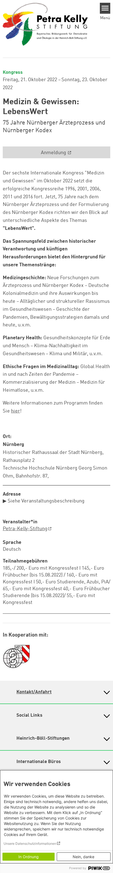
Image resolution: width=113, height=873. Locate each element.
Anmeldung (54, 152)
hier (15, 411)
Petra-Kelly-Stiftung (25, 528)
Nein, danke (83, 856)
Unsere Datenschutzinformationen (30, 843)
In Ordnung (28, 856)
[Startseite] (45, 24)
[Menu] (105, 8)
